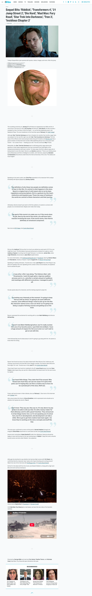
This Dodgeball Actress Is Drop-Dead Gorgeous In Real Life (51, 583)
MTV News (17, 228)
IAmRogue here (31, 463)
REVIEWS (36, 2)
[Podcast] (78, 2)
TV (25, 2)
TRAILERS (30, 2)
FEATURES (52, 2)
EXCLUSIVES (44, 2)
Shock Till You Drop (45, 259)
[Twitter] (66, 2)
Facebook (40, 258)
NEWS (15, 2)
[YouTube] (68, 2)
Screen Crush (34, 504)
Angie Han (9, 23)
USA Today (51, 132)
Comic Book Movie (28, 228)
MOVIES (20, 2)
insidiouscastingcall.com (29, 258)
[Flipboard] (71, 2)
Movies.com (49, 139)
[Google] (73, 2)
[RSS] (75, 2)
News (7, 6)
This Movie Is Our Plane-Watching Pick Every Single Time (25, 583)
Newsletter (86, 2)
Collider (12, 395)
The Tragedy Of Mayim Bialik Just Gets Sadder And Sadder (11, 584)
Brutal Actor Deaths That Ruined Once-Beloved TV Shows (38, 583)
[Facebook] (63, 2)
